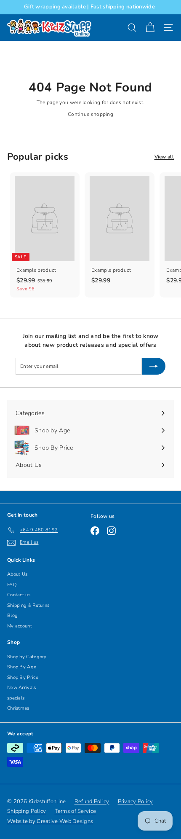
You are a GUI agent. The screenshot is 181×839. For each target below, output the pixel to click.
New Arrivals (21, 687)
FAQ (11, 585)
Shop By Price (22, 677)
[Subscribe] (153, 366)
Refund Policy (92, 801)
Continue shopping (90, 114)
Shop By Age (21, 667)
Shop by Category (27, 657)
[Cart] (150, 27)
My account (19, 626)
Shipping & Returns (28, 605)
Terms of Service (75, 811)
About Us (17, 574)
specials (15, 698)
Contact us (18, 595)
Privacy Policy (135, 801)
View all (164, 156)
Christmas (18, 708)
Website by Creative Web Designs (50, 821)
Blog (12, 615)
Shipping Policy (26, 811)
